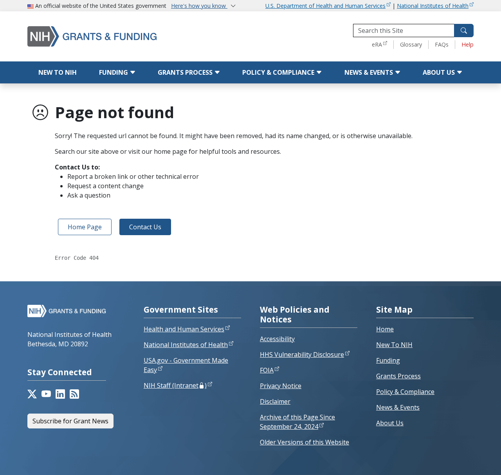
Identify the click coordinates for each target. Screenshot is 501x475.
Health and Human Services (184, 329)
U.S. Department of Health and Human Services (325, 5)
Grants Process (186, 72)
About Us (439, 72)
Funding (114, 72)
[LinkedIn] (60, 394)
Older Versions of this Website (304, 442)
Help (467, 44)
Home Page (85, 227)
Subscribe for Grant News (70, 421)
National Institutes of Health (433, 5)
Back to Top (466, 459)
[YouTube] (46, 394)
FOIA (267, 370)
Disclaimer (275, 401)
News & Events (369, 72)
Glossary (411, 44)
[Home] (107, 36)
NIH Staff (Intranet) (175, 385)
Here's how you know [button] (199, 5)
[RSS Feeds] (74, 394)
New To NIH (394, 344)
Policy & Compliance (279, 72)
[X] (32, 394)
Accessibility (277, 339)
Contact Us (145, 227)
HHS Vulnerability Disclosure (302, 354)
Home (385, 329)
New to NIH (57, 72)
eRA (377, 44)
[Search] (464, 30)
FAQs (442, 44)
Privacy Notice (280, 385)
